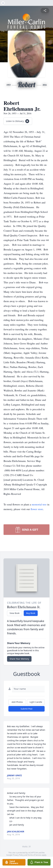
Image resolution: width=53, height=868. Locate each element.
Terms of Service (34, 855)
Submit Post (26, 708)
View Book (14, 613)
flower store (37, 509)
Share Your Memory (19, 658)
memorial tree (39, 504)
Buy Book (30, 613)
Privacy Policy (18, 855)
